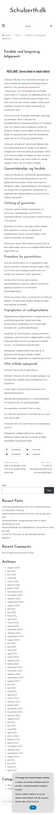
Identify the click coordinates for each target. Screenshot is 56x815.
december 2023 (14, 667)
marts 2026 (13, 581)
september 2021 (15, 753)
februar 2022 (13, 739)
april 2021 (12, 770)
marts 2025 (13, 622)
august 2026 (13, 567)
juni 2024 (11, 646)
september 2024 (15, 636)
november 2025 (14, 595)
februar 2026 (13, 585)
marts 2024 (13, 657)
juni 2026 (11, 574)
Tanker (10, 788)
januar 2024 (13, 664)
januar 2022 (13, 743)
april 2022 (12, 732)
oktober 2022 (13, 715)
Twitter (36, 450)
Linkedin (36, 454)
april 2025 (12, 619)
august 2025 (13, 605)
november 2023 (14, 670)
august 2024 (13, 640)
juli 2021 (11, 760)
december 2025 (14, 591)
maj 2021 (11, 767)
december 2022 (14, 708)
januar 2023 (13, 705)
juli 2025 (11, 609)
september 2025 (15, 602)
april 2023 (12, 695)
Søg (4, 485)
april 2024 (12, 653)
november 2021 (14, 746)
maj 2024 (11, 650)
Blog (9, 785)
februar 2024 (13, 660)
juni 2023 (11, 688)
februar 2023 (13, 701)
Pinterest (16, 454)
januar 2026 (13, 588)
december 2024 (14, 629)
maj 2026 (11, 578)
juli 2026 (11, 571)
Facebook (16, 450)
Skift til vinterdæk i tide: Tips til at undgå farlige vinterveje (15, 469)
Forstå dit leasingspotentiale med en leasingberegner (41, 469)
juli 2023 (11, 684)
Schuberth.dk (28, 11)
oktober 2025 (13, 598)
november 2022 (14, 712)
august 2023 (13, 681)
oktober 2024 (13, 633)
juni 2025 (11, 612)
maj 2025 (11, 615)
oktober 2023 (13, 674)
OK (33, 808)
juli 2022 (11, 722)
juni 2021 (11, 763)
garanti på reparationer (29, 87)
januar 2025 (13, 626)
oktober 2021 (13, 749)
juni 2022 (11, 725)
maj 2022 (11, 729)
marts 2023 (13, 698)
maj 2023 (11, 691)
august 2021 (13, 756)
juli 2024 (11, 643)
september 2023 (15, 677)
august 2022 (13, 718)
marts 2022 (13, 736)
